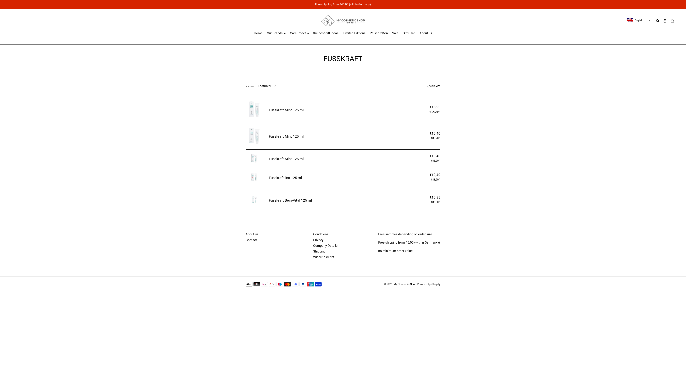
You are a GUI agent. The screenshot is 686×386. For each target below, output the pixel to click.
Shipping (319, 251)
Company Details (325, 246)
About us (252, 234)
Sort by (250, 86)
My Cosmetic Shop (405, 284)
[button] (638, 20)
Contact (251, 240)
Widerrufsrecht (323, 257)
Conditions (320, 234)
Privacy (318, 240)
